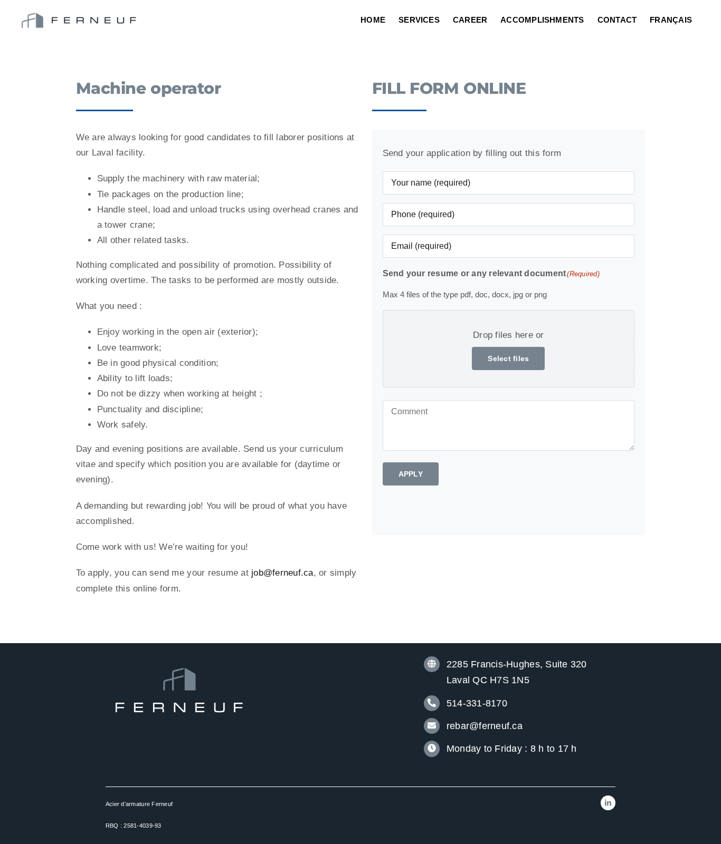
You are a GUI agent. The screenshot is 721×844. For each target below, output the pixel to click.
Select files (508, 358)
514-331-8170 (477, 703)
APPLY (411, 474)
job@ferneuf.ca (282, 573)
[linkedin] (608, 803)
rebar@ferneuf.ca (485, 726)
